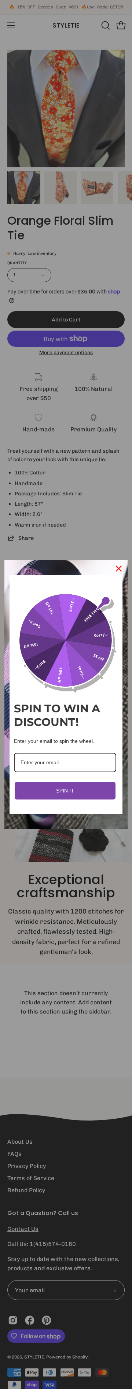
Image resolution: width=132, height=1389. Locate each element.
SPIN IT (65, 791)
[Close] (119, 568)
